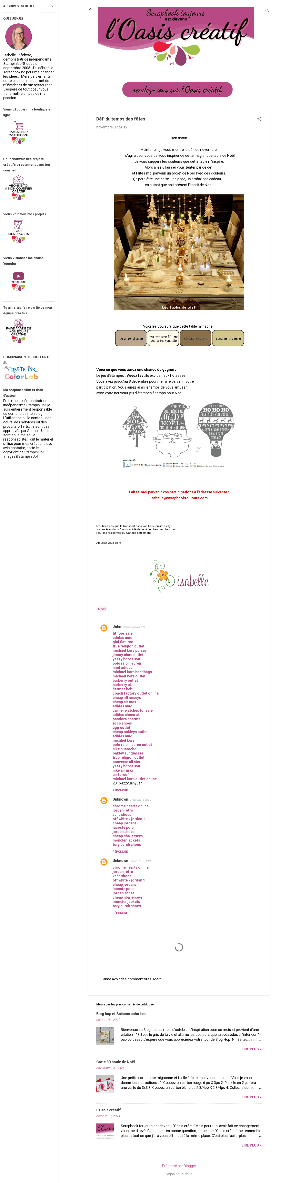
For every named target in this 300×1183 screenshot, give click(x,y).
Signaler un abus (179, 1174)
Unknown (120, 799)
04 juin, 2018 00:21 (140, 861)
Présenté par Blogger (179, 1166)
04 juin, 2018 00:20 (140, 799)
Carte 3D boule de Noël (115, 1062)
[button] (259, 119)
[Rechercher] (267, 11)
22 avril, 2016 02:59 (134, 627)
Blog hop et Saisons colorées (121, 1014)
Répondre (120, 790)
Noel (102, 609)
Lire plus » (252, 1049)
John (117, 626)
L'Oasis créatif (108, 1110)
